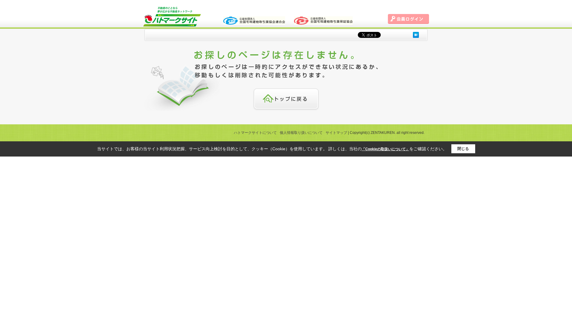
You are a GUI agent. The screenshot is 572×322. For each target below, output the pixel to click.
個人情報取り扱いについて (301, 133)
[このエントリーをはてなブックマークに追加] (416, 34)
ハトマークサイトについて (255, 133)
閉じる (463, 148)
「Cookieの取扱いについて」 (385, 149)
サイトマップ (336, 133)
